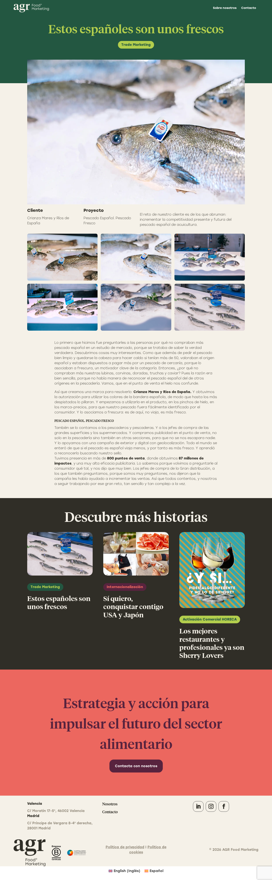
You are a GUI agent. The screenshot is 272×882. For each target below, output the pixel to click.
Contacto (248, 8)
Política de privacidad (125, 847)
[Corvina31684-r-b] (136, 257)
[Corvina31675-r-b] (62, 307)
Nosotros (110, 803)
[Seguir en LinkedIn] (198, 806)
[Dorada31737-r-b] (136, 307)
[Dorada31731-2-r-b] (209, 257)
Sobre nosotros (225, 8)
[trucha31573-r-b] (62, 257)
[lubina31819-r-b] (209, 307)
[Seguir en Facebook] (223, 806)
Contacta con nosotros (136, 766)
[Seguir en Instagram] (211, 806)
